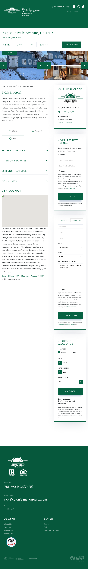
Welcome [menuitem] (7, 527)
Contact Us (61, 123)
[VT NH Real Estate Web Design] (77, 559)
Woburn (34, 276)
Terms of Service (70, 324)
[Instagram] (9, 509)
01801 (42, 276)
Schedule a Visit (76, 220)
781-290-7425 (66, 112)
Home (4, 276)
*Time (59, 252)
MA (18, 276)
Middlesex (25, 276)
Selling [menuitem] (46, 527)
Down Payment (63, 368)
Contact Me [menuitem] (8, 533)
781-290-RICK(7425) (61, 7)
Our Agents (69, 123)
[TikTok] (12, 509)
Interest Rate (63, 378)
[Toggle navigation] (83, 12)
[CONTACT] (71, 45)
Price (60, 359)
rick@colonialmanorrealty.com (25, 499)
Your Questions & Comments (67, 261)
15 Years (73, 352)
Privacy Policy (71, 188)
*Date (59, 243)
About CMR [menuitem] (8, 530)
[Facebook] (5, 509)
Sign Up (69, 12)
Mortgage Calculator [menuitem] (51, 530)
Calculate (70, 391)
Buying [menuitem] (46, 524)
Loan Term (62, 349)
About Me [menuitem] (8, 524)
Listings (11, 276)
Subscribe (70, 197)
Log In (76, 12)
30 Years (63, 352)
